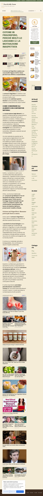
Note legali (39, 0)
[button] (41, 10)
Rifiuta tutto (12, 491)
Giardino (31, 11)
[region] (13, 487)
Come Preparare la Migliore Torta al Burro (34, 143)
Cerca (33, 85)
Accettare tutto (20, 491)
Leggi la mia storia (34, 42)
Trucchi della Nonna (9, 4)
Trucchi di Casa (16, 11)
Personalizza (6, 491)
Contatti (23, 0)
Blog (33, 251)
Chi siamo (18, 0)
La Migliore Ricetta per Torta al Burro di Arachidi (35, 134)
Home (4, 11)
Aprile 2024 (35, 206)
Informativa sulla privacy (31, 0)
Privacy (27, 492)
